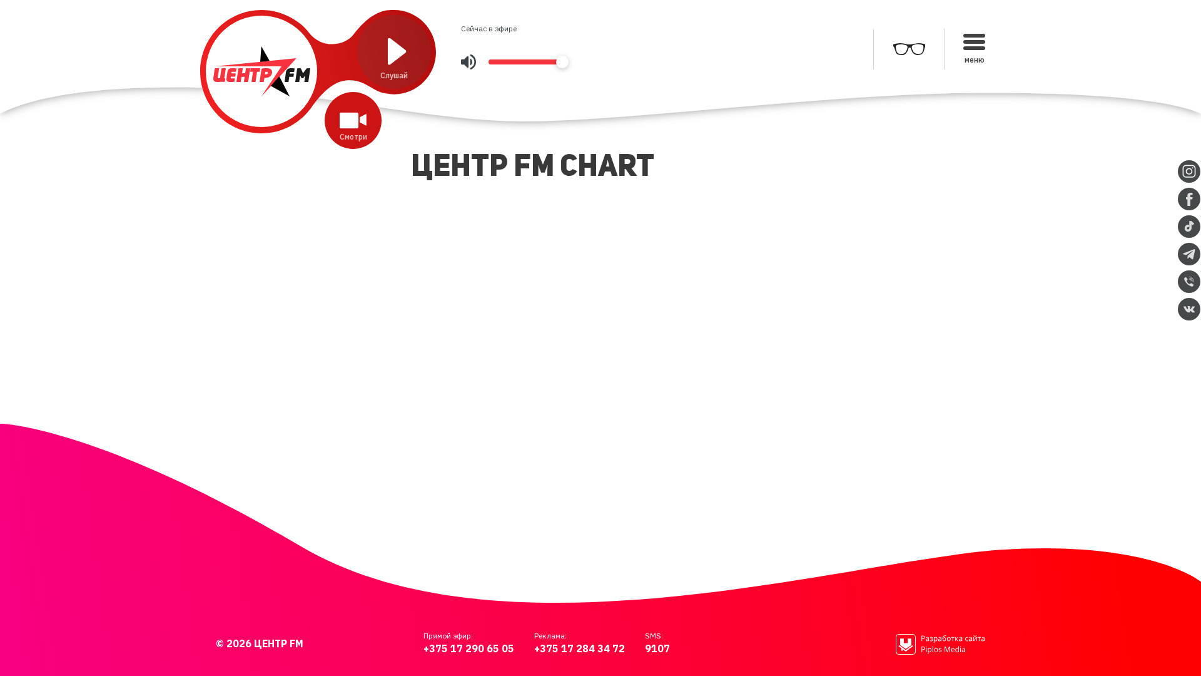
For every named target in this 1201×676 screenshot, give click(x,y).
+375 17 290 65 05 (468, 648)
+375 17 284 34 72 (579, 648)
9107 (657, 648)
